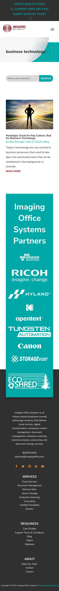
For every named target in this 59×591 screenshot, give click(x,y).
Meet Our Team (29, 564)
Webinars (29, 544)
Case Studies (29, 528)
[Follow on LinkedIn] (36, 466)
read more (13, 171)
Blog (46, 142)
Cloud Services (29, 481)
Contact (29, 567)
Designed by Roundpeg (48, 585)
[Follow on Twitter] (23, 466)
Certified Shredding (29, 505)
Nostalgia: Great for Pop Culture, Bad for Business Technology (28, 137)
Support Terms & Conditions (29, 532)
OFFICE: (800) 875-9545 (29, 4)
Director (30, 508)
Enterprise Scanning (29, 497)
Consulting (29, 501)
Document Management (29, 485)
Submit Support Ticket (29, 14)
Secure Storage (29, 493)
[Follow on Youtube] (42, 466)
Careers (29, 571)
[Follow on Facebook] (16, 466)
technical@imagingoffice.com (29, 456)
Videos (29, 540)
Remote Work (29, 489)
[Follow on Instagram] (29, 466)
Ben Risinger (17, 142)
